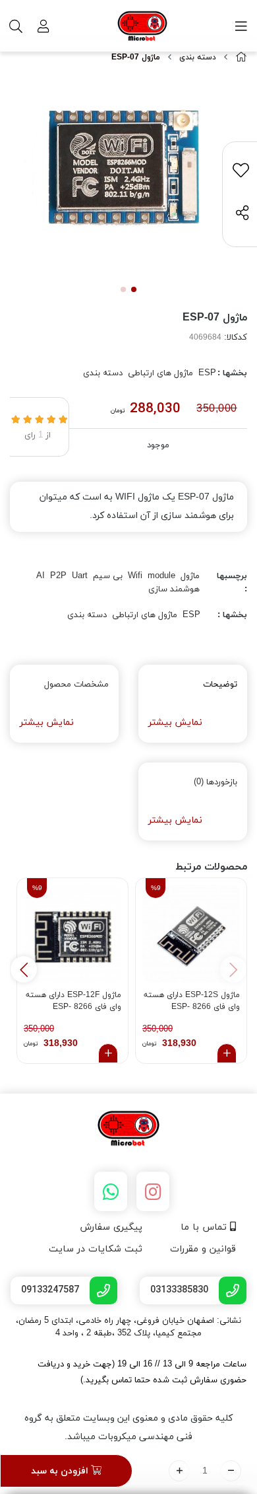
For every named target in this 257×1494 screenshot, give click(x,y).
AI (40, 576)
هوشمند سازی (174, 589)
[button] (24, 969)
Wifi (135, 576)
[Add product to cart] (227, 1053)
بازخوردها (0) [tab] (215, 782)
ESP (207, 373)
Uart (80, 576)
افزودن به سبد (61, 1471)
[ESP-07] (128, 1129)
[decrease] (231, 1470)
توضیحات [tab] (220, 685)
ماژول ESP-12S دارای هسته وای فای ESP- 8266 (192, 1001)
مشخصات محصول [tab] (76, 685)
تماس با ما (205, 1227)
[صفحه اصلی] (241, 58)
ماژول (190, 576)
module (161, 576)
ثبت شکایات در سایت (95, 1249)
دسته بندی (197, 57)
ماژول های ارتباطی (160, 373)
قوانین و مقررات (203, 1249)
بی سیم (108, 576)
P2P (58, 576)
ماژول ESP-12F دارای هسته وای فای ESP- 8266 (73, 1001)
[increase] (179, 1470)
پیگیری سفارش (111, 1227)
